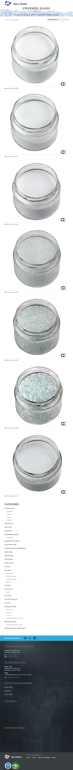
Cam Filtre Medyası (10, 599)
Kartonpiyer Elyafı (11, 576)
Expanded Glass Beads (12, 541)
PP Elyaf (7, 566)
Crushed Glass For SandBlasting (15, 548)
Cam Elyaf (7, 570)
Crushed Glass (9, 508)
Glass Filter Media (10, 544)
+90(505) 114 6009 (13, 656)
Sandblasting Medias (11, 534)
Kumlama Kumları (10, 606)
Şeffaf (8, 592)
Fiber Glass (8, 527)
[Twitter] (26, 638)
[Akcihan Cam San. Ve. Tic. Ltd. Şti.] (14, 755)
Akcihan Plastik (8, 694)
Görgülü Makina (8, 687)
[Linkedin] (35, 638)
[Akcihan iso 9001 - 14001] (13, 765)
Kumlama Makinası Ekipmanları (15, 628)
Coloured (8, 514)
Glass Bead (8, 531)
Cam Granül (8, 589)
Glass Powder (9, 555)
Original (8, 517)
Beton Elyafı (9, 573)
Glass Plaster (8, 559)
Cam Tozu (7, 585)
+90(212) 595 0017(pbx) (13, 677)
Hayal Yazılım (7, 691)
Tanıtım (34, 757)
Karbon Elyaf (8, 563)
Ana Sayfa (26, 14)
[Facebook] (31, 638)
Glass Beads (9, 537)
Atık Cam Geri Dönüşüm (44, 757)
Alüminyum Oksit (10, 621)
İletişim (54, 757)
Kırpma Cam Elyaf (11, 579)
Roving (8, 582)
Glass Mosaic (8, 523)
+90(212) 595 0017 (12, 655)
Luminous (9, 520)
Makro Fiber (8, 552)
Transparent (9, 511)
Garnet (8, 615)
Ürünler (28, 757)
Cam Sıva (7, 603)
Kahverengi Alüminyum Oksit (14, 618)
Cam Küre (7, 595)
